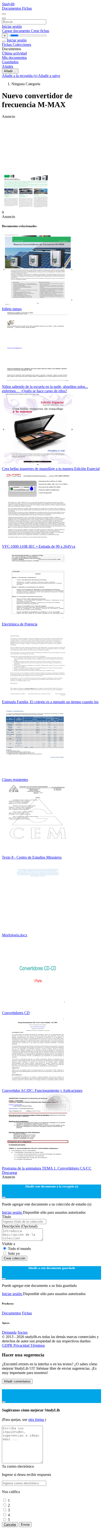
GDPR (7, 1345)
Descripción (19, 1226)
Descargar (9, 1173)
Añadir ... (10, 71)
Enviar (25, 1524)
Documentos (12, 8)
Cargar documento (16, 31)
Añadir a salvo (49, 76)
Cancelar (10, 1524)
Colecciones (22, 44)
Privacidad (21, 1345)
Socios (22, 1332)
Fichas (27, 8)
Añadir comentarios (17, 1381)
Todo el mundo (19, 1249)
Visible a (8, 1244)
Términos (37, 1345)
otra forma (36, 1419)
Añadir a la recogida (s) (20, 76)
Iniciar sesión (12, 26)
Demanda (9, 1332)
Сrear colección (14, 1258)
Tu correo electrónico (18, 1466)
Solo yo (14, 1253)
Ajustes (7, 66)
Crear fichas (40, 31)
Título (6, 1217)
